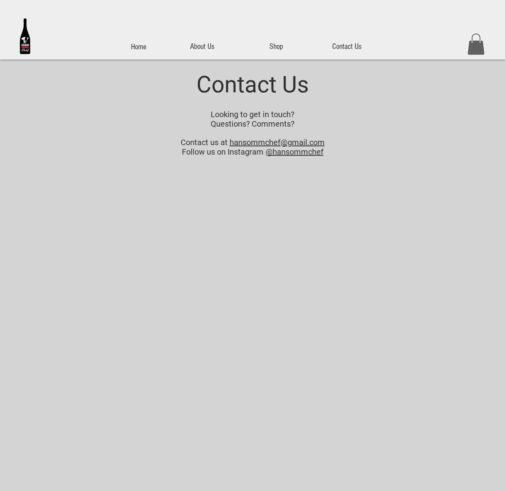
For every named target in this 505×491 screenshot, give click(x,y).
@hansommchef (295, 152)
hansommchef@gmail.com (277, 142)
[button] (476, 44)
